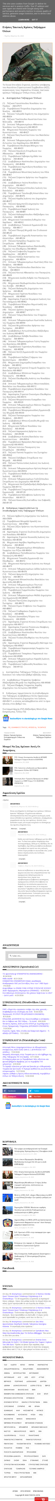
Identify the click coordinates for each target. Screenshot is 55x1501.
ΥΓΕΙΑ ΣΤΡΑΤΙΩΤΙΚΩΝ (22, 1473)
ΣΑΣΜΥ (16, 1460)
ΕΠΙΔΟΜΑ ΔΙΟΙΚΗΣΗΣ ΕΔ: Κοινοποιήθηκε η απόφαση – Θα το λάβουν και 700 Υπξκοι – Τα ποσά (26, 1020)
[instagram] (15, 1096)
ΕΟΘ (39, 1394)
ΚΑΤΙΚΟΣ (40, 1410)
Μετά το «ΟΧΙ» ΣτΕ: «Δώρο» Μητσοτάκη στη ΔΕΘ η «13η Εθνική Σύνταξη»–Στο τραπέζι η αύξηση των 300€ (33, 1197)
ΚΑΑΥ (18, 1410)
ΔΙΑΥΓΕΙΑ (43, 1381)
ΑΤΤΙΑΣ (41, 1377)
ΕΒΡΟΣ (47, 1385)
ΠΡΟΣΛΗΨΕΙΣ (31, 1452)
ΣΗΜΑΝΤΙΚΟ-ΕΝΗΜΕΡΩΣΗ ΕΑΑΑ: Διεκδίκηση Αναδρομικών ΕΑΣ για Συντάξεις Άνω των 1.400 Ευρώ (25, 982)
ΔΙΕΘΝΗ (7, 1385)
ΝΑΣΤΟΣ (7, 1431)
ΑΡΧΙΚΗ (15, 1491)
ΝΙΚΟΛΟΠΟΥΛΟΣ (20, 1431)
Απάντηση (14, 828)
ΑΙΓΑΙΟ (22, 1365)
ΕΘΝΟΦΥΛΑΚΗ (9, 1390)
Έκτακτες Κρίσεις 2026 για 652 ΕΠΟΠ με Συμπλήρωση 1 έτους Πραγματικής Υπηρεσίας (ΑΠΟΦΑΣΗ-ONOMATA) (26, 1024)
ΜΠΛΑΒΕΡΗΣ (23, 1427)
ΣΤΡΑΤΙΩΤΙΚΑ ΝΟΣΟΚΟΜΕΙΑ (14, 1464)
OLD (5, 1365)
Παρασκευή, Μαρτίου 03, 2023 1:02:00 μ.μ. (32, 835)
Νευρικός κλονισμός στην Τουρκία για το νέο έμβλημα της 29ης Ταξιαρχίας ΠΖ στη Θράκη (27, 1055)
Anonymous (17, 1294)
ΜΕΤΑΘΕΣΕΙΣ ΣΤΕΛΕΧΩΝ (34, 1423)
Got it (35, 20)
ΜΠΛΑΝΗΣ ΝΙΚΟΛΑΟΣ (39, 1427)
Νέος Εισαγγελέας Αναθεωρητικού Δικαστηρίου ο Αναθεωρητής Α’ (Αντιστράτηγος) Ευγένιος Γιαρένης (32, 1256)
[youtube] (40, 1096)
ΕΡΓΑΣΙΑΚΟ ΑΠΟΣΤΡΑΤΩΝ (13, 1398)
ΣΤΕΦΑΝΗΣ (34, 1460)
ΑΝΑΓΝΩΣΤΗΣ (42, 1365)
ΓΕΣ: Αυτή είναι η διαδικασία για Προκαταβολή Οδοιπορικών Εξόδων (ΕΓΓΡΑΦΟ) (30, 769)
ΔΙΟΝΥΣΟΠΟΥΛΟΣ (20, 1385)
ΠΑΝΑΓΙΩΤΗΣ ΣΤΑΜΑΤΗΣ (13, 1440)
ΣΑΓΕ (44, 1456)
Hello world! (7, 978)
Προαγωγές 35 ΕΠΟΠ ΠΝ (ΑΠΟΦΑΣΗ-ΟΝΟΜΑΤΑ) (23, 1014)
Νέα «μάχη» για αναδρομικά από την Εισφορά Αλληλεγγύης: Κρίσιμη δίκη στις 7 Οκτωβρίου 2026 (33, 1149)
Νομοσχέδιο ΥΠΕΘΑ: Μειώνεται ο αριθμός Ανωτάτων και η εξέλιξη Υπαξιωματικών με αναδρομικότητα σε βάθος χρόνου (30, 1209)
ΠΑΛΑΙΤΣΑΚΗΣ (34, 1435)
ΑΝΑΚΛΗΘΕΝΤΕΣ (43, 1369)
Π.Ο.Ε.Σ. (22, 1435)
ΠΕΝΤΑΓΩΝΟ (8, 1444)
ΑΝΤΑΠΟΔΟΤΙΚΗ (19, 1373)
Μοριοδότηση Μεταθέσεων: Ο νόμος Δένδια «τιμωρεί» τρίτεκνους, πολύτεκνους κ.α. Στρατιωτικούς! (30, 1185)
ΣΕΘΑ (25, 1460)
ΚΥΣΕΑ (33, 1415)
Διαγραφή (22, 828)
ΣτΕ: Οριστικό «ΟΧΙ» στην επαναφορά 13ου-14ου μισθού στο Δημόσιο (32, 1233)
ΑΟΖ (19, 1377)
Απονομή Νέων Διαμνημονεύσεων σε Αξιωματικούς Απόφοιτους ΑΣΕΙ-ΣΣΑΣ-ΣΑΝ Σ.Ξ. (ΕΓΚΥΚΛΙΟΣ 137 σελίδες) (25, 1049)
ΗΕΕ (30, 1406)
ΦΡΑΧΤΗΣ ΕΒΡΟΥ (10, 1477)
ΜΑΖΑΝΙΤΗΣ (8, 1419)
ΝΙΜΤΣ (32, 1431)
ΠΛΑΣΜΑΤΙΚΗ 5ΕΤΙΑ (24, 1444)
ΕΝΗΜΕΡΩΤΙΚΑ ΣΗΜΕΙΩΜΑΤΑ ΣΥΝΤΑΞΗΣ (19, 1394)
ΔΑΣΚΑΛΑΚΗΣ (31, 1381)
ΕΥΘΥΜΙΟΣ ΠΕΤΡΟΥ (11, 1402)
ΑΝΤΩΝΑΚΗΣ (34, 1373)
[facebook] (15, 1091)
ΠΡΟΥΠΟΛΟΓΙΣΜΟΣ (31, 1456)
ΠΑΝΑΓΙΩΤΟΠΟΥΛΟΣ (33, 1440)
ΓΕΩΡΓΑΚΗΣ (19, 1381)
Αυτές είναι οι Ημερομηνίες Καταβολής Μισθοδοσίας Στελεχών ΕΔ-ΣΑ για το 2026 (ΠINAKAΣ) (30, 1161)
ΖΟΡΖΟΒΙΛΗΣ (9, 1406)
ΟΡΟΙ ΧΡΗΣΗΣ (25, 1491)
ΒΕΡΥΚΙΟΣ (7, 1381)
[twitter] (40, 1091)
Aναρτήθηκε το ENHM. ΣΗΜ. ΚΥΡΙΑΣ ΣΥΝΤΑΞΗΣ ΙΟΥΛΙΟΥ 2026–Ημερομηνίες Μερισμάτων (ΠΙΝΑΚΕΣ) (27, 989)
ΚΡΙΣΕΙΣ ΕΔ (32, 727)
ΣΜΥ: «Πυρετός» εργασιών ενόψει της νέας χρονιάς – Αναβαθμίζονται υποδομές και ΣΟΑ (25, 1010)
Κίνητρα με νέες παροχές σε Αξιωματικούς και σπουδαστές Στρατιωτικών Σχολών (31, 1244)
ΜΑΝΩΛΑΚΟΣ (31, 1419)
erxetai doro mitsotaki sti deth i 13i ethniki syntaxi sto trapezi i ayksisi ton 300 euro (27, 1342)
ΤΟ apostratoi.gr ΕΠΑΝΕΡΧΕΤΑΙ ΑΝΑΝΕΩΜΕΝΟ (22, 974)
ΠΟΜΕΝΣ (19, 1448)
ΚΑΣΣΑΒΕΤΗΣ (28, 1410)
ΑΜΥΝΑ (31, 1365)
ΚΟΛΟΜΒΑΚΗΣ (9, 1415)
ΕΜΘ (33, 1390)
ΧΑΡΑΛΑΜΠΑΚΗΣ (26, 1477)
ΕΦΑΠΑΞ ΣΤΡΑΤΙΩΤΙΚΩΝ (31, 1402)
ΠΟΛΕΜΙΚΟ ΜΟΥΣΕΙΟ (42, 1444)
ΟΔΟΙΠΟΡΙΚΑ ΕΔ (10, 1435)
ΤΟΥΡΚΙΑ (7, 1473)
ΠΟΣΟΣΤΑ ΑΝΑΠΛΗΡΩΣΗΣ (13, 1452)
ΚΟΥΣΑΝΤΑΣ (22, 1415)
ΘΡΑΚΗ (37, 1406)
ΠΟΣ (27, 1448)
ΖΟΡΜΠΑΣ (21, 1406)
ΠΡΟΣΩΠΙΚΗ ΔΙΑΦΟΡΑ (12, 1456)
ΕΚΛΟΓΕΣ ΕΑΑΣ (23, 1390)
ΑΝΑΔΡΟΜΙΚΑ (28, 1369)
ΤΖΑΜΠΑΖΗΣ (20, 1469)
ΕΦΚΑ (45, 1402)
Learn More (23, 20)
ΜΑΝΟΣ (20, 1419)
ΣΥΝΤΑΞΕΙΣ (8, 1469)
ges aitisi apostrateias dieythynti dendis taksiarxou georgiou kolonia (24, 1324)
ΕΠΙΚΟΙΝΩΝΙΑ (38, 1491)
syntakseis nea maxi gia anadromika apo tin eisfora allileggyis (25, 1331)
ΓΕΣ (9, 727)
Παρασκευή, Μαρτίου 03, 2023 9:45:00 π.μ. (24, 806)
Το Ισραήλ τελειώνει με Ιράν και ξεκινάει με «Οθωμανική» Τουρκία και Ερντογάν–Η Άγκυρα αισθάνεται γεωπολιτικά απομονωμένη (27, 1068)
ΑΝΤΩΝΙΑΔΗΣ (9, 1377)
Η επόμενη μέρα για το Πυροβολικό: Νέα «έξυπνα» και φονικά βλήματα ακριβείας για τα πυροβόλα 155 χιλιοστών (26, 1061)
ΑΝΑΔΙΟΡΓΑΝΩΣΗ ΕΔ (11, 1369)
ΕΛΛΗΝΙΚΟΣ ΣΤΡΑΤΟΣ (20, 727)
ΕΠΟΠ (46, 1394)
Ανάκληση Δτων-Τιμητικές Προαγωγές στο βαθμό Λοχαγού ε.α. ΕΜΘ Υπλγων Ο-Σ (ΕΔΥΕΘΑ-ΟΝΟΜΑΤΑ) (31, 780)
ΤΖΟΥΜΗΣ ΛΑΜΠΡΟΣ (36, 1469)
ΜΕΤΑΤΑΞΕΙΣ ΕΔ (9, 1427)
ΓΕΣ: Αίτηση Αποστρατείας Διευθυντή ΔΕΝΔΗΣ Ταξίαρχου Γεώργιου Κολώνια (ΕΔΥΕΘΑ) (30, 758)
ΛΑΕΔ (41, 1415)
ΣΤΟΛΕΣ (45, 1460)
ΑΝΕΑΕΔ (7, 1373)
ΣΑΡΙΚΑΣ (7, 1460)
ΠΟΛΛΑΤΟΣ (8, 1448)
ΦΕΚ (34, 1473)
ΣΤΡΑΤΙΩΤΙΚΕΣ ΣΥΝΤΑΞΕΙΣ (38, 1464)
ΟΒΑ (40, 1431)
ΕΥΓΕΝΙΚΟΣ (30, 1398)
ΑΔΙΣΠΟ (14, 1365)
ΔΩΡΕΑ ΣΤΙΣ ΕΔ (36, 1385)
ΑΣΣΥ (33, 1377)
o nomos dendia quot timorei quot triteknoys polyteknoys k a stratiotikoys (26, 1296)
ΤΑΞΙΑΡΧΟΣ (41, 727)
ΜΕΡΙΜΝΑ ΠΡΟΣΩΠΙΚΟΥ (13, 1423)
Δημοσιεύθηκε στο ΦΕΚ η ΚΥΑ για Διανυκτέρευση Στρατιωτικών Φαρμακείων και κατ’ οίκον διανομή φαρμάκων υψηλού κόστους (32, 1222)
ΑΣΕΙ (26, 1377)
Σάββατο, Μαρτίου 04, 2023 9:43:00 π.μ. (31, 866)
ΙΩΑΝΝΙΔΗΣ (8, 1410)
